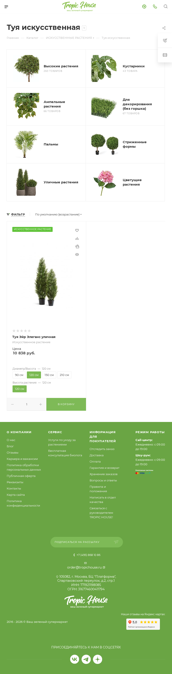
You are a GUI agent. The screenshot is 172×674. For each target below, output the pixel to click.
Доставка (97, 455)
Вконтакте (75, 659)
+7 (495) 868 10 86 (88, 555)
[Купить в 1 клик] (77, 246)
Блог (10, 446)
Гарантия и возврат (104, 468)
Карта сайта (16, 494)
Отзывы (12, 452)
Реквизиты (15, 482)
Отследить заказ (102, 449)
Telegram (86, 659)
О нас (11, 440)
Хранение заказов (104, 474)
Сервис (55, 432)
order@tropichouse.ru (84, 567)
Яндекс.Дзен (97, 659)
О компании (19, 432)
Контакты (14, 488)
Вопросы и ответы (103, 480)
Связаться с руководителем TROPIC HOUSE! (101, 512)
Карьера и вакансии (22, 459)
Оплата (95, 461)
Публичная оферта (21, 476)
